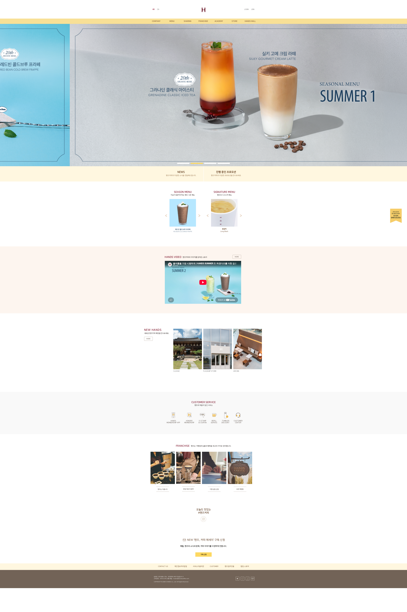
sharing (187, 21)
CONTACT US (163, 566)
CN (158, 9)
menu (171, 21)
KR (154, 9)
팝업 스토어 (245, 566)
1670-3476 (163, 578)
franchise (203, 21)
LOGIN (246, 9)
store (234, 21)
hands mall (250, 21)
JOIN (252, 9)
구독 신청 (203, 554)
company (156, 21)
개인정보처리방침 (180, 566)
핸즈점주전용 (229, 566)
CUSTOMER (214, 566)
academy (219, 21)
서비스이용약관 (198, 566)
